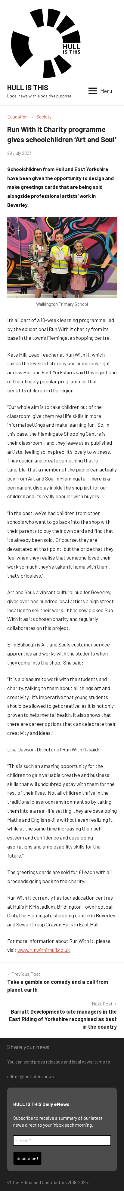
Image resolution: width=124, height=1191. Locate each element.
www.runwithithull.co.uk (43, 950)
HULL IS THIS (27, 87)
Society (43, 116)
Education (17, 116)
